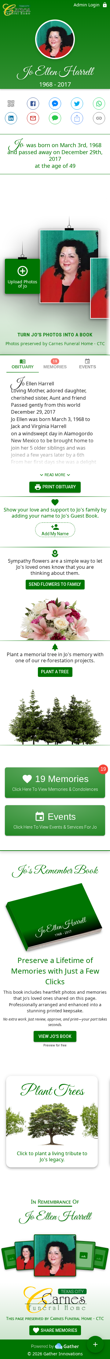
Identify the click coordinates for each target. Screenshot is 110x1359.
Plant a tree (55, 671)
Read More (55, 475)
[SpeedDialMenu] (95, 1344)
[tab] (22, 364)
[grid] (55, 275)
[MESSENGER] (55, 103)
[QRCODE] (11, 103)
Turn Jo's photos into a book (55, 334)
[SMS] (55, 118)
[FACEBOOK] (33, 103)
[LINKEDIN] (11, 118)
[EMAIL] (33, 118)
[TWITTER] (77, 103)
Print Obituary (59, 486)
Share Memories (58, 1330)
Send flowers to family (55, 584)
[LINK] (99, 118)
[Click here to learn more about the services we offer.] (55, 1300)
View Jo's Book (55, 1036)
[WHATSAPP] (99, 103)
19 (103, 769)
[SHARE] (77, 118)
